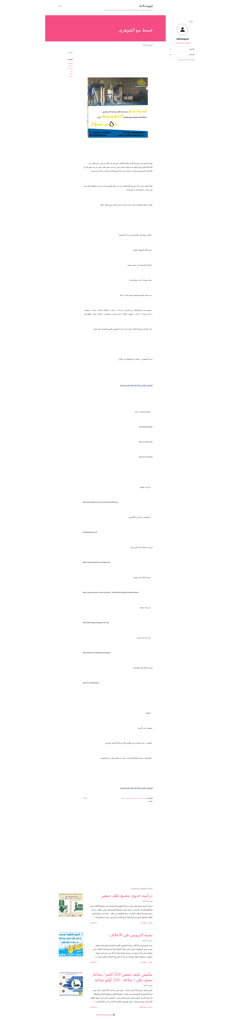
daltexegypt (146, 6)
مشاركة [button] (70, 52)
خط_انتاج (69, 68)
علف (71, 71)
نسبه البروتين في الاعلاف (131, 934)
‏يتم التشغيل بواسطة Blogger (104, 1015)
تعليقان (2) (143, 922)
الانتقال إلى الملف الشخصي (182, 43)
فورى (70, 73)
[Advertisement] (121, 864)
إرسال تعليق (143, 1007)
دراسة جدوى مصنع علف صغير (127, 895)
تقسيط (70, 65)
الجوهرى (70, 63)
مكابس (70, 76)
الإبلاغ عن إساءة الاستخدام (186, 59)
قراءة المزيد (93, 922)
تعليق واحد (143, 962)
